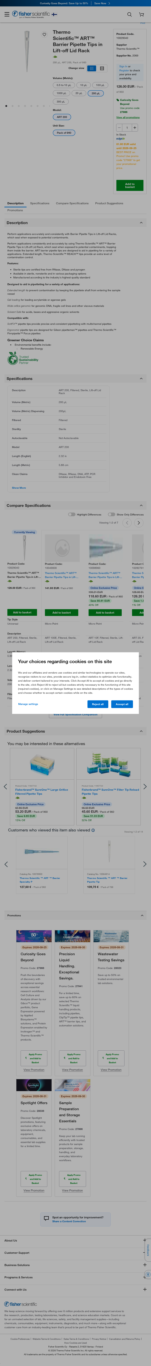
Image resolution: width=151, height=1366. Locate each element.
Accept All (122, 704)
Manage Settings (28, 704)
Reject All (98, 704)
